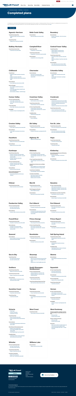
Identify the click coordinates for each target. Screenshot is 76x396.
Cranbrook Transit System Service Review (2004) (59, 105)
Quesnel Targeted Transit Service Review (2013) (17, 238)
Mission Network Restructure (35, 176)
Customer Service (46, 5)
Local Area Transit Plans (14, 312)
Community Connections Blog (12, 378)
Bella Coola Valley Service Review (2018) (37, 36)
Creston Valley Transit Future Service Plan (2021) (17, 127)
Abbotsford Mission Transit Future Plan (58, 50)
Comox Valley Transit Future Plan (15, 100)
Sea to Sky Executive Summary (15, 208)
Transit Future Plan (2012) (56, 145)
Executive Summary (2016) (56, 321)
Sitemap (66, 392)
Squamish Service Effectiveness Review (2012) (59, 276)
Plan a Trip (23, 5)
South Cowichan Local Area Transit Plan (37, 100)
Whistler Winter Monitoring (14, 354)
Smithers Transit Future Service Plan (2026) (17, 275)
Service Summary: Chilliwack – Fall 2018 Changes (17, 91)
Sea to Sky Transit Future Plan (14, 207)
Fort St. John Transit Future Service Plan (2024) (59, 127)
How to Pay (30, 5)
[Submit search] (72, 5)
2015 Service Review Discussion (15, 169)
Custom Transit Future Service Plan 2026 (58, 109)
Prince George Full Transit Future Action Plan (38, 222)
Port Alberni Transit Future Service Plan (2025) (38, 207)
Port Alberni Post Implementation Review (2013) (38, 211)
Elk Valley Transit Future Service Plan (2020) (38, 127)
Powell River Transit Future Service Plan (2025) (17, 222)
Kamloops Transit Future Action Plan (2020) (17, 154)
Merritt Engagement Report (35, 190)
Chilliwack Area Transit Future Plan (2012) (16, 41)
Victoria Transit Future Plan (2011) (15, 317)
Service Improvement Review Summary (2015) (59, 65)
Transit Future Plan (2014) (14, 296)
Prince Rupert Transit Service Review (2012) (58, 227)
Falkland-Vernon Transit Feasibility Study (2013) (38, 262)
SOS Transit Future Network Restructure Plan (38, 282)
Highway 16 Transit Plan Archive (36, 139)
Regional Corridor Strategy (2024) (15, 328)
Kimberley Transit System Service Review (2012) (59, 160)
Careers (67, 1)
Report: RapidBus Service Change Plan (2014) (38, 166)
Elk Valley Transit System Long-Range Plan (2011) (38, 131)
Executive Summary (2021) (56, 316)
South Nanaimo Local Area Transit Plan (58, 194)
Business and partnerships (29, 374)
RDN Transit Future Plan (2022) (56, 186)
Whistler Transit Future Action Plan (15, 351)
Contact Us (15, 373)
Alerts (58, 1)
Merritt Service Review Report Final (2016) (37, 194)
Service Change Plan (34, 118)
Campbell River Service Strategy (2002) (37, 57)
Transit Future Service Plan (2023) (15, 50)
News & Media (71, 1)
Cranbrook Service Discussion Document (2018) (59, 100)
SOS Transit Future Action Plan (35, 279)
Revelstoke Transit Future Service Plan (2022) (38, 238)
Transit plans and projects (29, 376)
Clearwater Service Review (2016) (36, 74)
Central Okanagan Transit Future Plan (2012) (37, 154)
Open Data (58, 392)
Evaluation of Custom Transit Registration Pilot (17, 110)
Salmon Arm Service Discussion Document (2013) (38, 258)
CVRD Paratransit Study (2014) (35, 114)
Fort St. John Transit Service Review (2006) (58, 132)
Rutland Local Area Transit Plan (35, 177)
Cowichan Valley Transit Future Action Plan (37, 104)
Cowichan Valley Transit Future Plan (36, 108)
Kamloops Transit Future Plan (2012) (15, 163)
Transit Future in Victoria (14, 313)
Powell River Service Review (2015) (15, 226)
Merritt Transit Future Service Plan (36, 186)
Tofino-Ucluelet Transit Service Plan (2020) (37, 313)
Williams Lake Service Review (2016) (36, 346)
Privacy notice (53, 392)
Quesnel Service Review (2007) (15, 239)
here (50, 24)
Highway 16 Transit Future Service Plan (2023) (17, 141)
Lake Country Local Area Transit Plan (36, 175)
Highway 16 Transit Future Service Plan (16, 271)
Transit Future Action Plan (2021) (57, 141)
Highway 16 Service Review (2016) (15, 145)
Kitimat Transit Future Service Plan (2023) (16, 186)
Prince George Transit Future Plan (36, 226)
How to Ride (37, 5)
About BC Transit (63, 1)
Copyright (62, 392)
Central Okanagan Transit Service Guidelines (38, 171)
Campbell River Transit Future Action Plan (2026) (38, 54)
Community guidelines (11, 379)
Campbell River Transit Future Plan (36, 50)
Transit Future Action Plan (56, 283)
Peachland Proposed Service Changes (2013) (38, 167)
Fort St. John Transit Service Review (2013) (58, 131)
